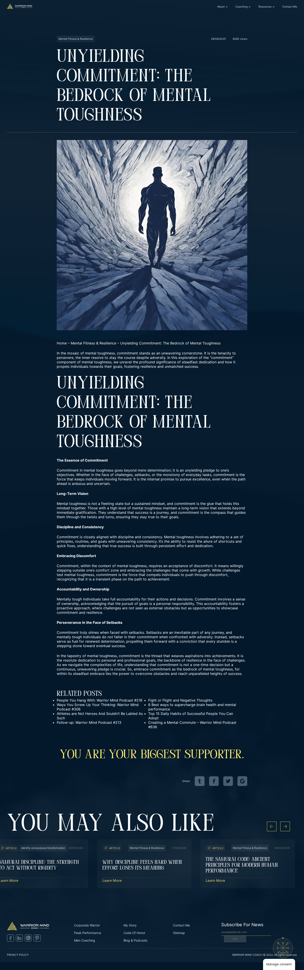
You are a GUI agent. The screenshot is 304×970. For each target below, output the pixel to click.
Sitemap (179, 933)
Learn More (112, 880)
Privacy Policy (18, 954)
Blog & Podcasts (135, 940)
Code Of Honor (134, 933)
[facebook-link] (214, 781)
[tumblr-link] (200, 781)
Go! (235, 939)
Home (62, 343)
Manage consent (279, 964)
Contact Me (289, 6)
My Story (130, 925)
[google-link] (242, 781)
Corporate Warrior (87, 925)
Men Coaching (84, 940)
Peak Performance (87, 933)
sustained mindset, (150, 503)
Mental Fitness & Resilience (93, 343)
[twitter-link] (228, 781)
